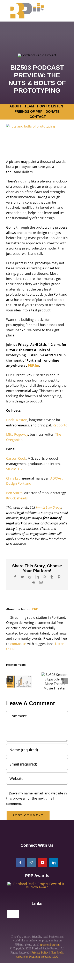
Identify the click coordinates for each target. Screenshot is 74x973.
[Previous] (9, 681)
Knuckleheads (17, 498)
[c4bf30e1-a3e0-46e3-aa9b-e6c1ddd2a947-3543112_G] (37, 884)
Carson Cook (16, 458)
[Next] (65, 681)
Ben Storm (14, 493)
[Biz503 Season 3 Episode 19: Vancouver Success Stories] (19, 681)
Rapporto (60, 425)
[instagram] (31, 862)
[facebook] (20, 862)
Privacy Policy (40, 952)
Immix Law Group (48, 507)
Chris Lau (13, 478)
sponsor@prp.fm (50, 944)
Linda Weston (16, 420)
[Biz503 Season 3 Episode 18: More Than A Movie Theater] (55, 681)
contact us (18, 643)
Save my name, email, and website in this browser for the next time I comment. (36, 798)
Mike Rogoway (17, 434)
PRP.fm (33, 365)
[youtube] (42, 862)
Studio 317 (14, 469)
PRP (35, 609)
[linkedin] (53, 862)
